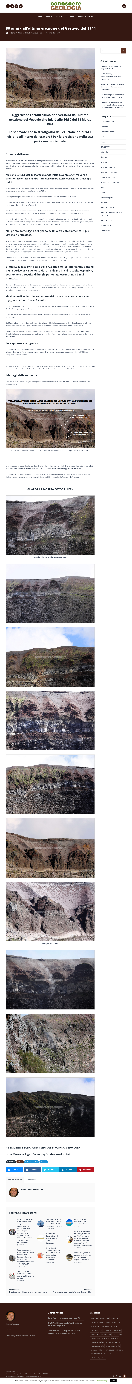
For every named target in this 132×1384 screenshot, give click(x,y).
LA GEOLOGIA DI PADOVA (109, 182)
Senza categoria (106, 198)
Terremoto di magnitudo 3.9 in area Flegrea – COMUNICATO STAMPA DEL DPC (82, 1292)
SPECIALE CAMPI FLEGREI (109, 208)
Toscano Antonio (32, 1189)
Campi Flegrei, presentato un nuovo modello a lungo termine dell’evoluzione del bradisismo (112, 105)
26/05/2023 (50, 1243)
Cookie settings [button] (102, 1381)
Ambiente (104, 127)
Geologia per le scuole (108, 172)
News (12, 32)
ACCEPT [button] (113, 1381)
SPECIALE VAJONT (106, 220)
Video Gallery (105, 231)
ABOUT (71, 16)
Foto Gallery (105, 152)
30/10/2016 (21, 1281)
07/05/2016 (78, 1248)
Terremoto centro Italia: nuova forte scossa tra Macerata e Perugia (25, 1274)
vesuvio (44, 1162)
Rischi (102, 193)
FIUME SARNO (105, 147)
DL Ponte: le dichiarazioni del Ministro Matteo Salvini (52, 1237)
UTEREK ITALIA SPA (107, 226)
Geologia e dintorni (107, 167)
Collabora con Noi (85, 16)
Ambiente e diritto (107, 132)
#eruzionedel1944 (32, 1162)
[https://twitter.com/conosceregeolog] (12, 6)
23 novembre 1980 (107, 122)
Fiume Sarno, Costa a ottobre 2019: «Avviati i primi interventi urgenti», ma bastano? (82, 1256)
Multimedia (60, 16)
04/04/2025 (50, 1262)
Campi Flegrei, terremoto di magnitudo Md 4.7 (65, 1318)
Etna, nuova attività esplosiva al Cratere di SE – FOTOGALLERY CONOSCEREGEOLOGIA (54, 1222)
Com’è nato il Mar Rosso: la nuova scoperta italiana (80, 1221)
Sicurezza (104, 203)
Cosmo (103, 142)
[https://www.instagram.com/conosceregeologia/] (16, 6)
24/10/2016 (21, 1266)
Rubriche (48, 16)
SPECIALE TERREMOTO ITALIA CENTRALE (111, 214)
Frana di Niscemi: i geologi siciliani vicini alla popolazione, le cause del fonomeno (112, 87)
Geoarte (103, 157)
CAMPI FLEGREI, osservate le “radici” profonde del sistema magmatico (111, 76)
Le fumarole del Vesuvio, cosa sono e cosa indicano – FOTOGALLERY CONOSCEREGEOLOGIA (45, 1292)
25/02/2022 (21, 1245)
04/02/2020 (78, 1262)
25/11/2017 (50, 1228)
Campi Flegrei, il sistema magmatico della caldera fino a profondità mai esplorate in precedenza (53, 1254)
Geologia (103, 162)
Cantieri (103, 137)
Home (40, 16)
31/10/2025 (78, 1226)
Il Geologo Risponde (107, 177)
